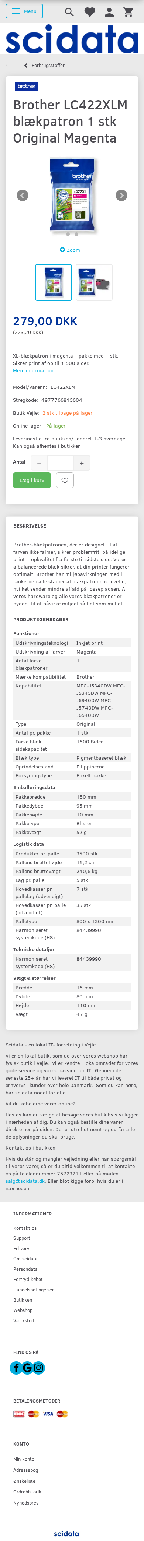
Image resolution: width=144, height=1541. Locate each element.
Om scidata (25, 1258)
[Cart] (128, 11)
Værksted (23, 1320)
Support (21, 1238)
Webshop (22, 1310)
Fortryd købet (28, 1279)
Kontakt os (25, 1228)
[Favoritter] (89, 11)
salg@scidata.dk (25, 1180)
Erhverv (21, 1248)
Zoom (73, 249)
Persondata (25, 1269)
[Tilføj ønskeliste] (65, 480)
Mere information (33, 370)
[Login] (109, 11)
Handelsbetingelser (33, 1289)
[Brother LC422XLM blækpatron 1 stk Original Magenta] (72, 195)
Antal (19, 461)
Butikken (22, 1300)
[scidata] (72, 38)
